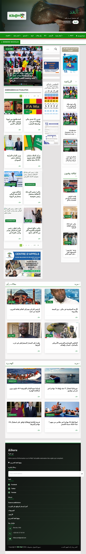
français (67, 22)
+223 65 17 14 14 (18, 532)
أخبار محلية (17, 35)
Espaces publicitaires (14, 502)
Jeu (45, 35)
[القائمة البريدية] (81, 474)
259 (35, 96)
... (31, 96)
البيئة (32, 35)
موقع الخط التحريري (16, 462)
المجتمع (25, 35)
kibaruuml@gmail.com (19, 538)
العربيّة (75, 22)
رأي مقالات (39, 35)
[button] (71, 35)
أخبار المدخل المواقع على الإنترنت (18, 506)
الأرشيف (51, 35)
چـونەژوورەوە (81, 35)
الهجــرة (43, 363)
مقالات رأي (43, 284)
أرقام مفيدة (58, 35)
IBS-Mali (20, 547)
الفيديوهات (11, 510)
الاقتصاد (8, 35)
